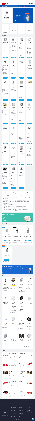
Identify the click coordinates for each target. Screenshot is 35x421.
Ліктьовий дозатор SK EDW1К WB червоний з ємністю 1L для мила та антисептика (17, 236)
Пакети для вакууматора (5, 93)
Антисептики (3, 175)
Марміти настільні (12, 66)
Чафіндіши (11, 67)
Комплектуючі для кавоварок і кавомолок (21, 182)
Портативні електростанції (4, 140)
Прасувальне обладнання (5, 153)
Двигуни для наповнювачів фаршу (21, 177)
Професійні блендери (12, 45)
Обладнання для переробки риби (12, 89)
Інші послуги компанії (29, 152)
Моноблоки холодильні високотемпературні (13, 113)
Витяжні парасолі (29, 49)
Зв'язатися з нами (5, 408)
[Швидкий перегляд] (9, 225)
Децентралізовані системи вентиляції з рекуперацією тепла (21, 112)
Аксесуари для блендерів (21, 173)
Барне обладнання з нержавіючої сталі (29, 45)
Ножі (2, 111)
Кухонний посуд (12, 157)
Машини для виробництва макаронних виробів (21, 96)
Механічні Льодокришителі (4, 75)
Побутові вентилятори (21, 118)
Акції (19, 416)
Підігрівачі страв (29, 141)
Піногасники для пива (13, 411)
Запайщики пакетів (4, 90)
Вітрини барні (20, 68)
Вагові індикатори (21, 138)
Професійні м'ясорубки (13, 46)
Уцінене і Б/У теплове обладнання (12, 184)
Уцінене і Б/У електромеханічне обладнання (12, 178)
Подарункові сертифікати (21, 415)
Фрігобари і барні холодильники (21, 55)
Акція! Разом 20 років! (12, 362)
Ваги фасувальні (20, 137)
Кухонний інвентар (12, 156)
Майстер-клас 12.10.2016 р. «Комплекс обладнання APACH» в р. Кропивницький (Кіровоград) (22, 372)
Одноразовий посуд (12, 158)
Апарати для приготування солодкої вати (13, 72)
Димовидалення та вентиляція (21, 114)
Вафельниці (11, 74)
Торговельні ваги (21, 136)
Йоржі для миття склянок (21, 159)
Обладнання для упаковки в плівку (4, 92)
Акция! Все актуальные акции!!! (21, 363)
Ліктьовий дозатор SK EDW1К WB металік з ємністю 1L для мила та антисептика (28, 236)
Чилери (28, 117)
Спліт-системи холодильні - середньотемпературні (13, 117)
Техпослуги (28, 157)
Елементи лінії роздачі (29, 135)
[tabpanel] (23, 16)
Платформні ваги (20, 139)
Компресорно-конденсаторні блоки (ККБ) (29, 109)
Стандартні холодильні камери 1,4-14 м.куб (13, 110)
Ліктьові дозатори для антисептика (4, 174)
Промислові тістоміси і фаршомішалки (21, 98)
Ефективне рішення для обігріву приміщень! (22, 353)
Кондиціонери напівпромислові (29, 112)
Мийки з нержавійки (29, 53)
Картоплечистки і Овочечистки (12, 52)
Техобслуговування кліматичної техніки (29, 155)
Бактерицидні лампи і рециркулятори (4, 176)
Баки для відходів (29, 48)
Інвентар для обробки (4, 110)
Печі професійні (4, 43)
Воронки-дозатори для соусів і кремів (4, 71)
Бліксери (11, 49)
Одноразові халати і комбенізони (4, 178)
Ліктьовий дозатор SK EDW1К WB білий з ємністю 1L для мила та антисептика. (7, 236)
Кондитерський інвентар (13, 155)
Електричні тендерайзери (13, 50)
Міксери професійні (12, 44)
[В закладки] (11, 225)
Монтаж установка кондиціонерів (29, 154)
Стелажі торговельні (12, 133)
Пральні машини (4, 152)
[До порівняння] (10, 225)
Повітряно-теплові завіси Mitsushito (12, 353)
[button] (31, 3)
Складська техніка (12, 132)
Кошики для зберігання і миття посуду (29, 68)
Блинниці (11, 73)
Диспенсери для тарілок (29, 134)
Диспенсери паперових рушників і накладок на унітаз (21, 153)
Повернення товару (21, 413)
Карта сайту (20, 414)
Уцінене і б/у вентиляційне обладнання (13, 175)
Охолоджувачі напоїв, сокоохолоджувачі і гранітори (21, 47)
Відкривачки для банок (4, 69)
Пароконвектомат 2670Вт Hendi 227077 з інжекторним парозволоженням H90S (6, 17)
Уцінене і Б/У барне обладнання (12, 174)
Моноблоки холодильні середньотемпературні (13, 112)
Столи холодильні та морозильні (21, 50)
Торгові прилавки (12, 134)
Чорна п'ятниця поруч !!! (12, 390)
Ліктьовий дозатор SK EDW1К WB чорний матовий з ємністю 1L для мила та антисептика (7, 256)
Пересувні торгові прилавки (29, 140)
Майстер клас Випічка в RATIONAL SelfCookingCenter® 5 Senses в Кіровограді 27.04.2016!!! (12, 372)
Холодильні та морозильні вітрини (21, 48)
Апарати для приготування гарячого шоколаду (5, 51)
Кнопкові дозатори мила (21, 160)
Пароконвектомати (13, 416)
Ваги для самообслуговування (21, 132)
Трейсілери (3, 94)
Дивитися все (4, 220)
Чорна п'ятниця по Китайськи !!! (21, 381)
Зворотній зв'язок (21, 412)
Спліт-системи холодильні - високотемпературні (13, 121)
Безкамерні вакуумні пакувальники (4, 89)
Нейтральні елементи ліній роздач (29, 137)
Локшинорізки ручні (4, 72)
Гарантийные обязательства (22, 409)
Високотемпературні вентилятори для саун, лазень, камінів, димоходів (21, 109)
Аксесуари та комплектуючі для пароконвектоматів (21, 175)
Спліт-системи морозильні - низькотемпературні (12, 119)
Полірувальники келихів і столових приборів (30, 70)
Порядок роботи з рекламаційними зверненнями (21, 408)
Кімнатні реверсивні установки (21, 117)
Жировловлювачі (29, 52)
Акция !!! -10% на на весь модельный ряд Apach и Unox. (12, 382)
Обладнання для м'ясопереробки (12, 87)
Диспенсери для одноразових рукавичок (5, 184)
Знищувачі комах (21, 156)
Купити (15, 20)
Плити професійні (4, 44)
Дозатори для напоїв (4, 68)
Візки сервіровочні (29, 133)
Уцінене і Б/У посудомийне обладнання (12, 182)
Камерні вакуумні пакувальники (4, 87)
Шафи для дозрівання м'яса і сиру (21, 53)
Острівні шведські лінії (29, 138)
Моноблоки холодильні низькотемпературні (13, 115)
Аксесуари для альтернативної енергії (4, 134)
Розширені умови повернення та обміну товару (21, 411)
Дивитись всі (5, 57)
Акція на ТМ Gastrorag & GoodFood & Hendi (22, 391)
